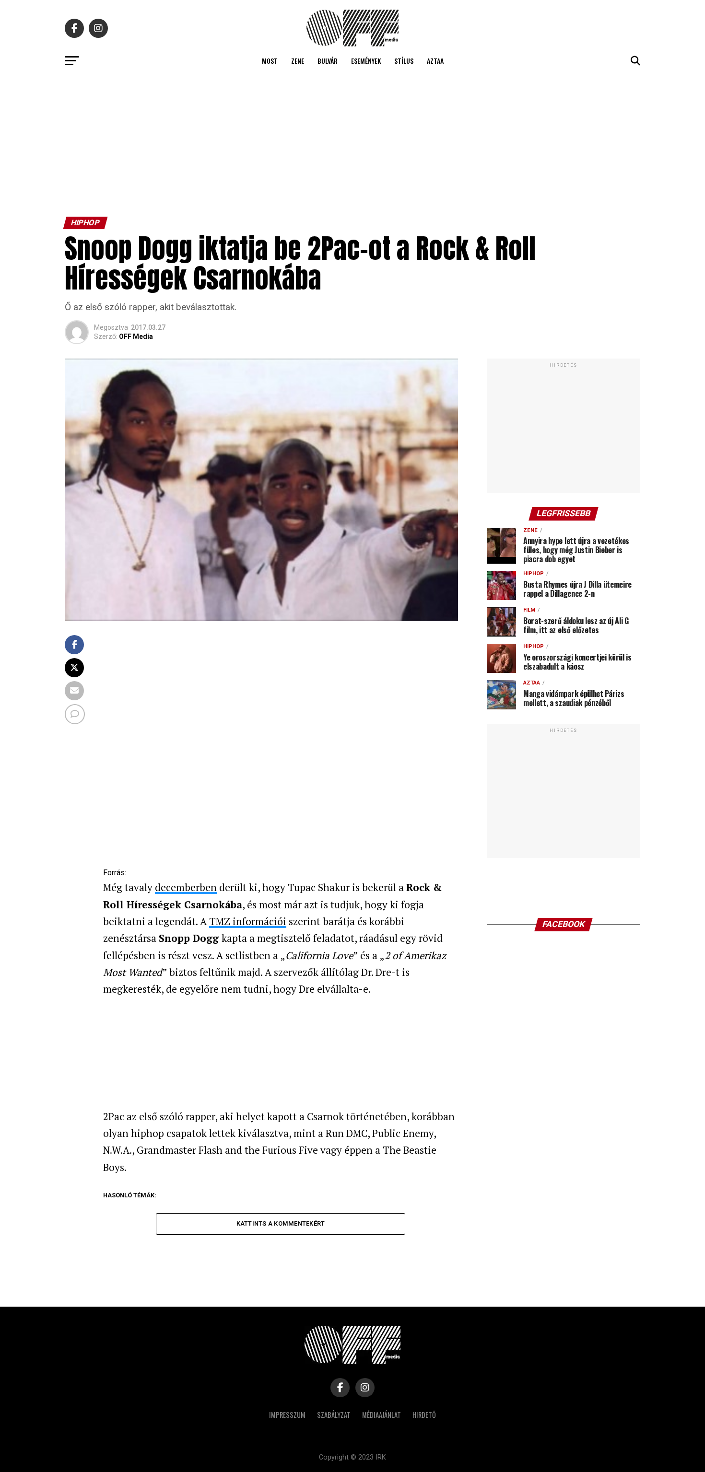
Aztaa (435, 61)
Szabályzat (334, 1415)
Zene (297, 61)
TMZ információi (247, 921)
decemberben (186, 887)
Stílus (403, 61)
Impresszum (287, 1415)
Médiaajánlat (381, 1415)
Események (366, 61)
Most (270, 61)
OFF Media (136, 336)
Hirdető (424, 1415)
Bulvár (327, 61)
